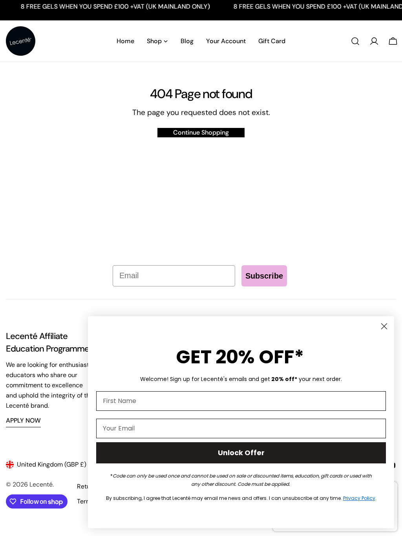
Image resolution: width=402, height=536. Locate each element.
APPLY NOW (23, 420)
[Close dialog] (384, 326)
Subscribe (264, 276)
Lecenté (41, 484)
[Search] (355, 41)
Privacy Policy (359, 498)
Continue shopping (201, 132)
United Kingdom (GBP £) (51, 464)
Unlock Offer (241, 453)
